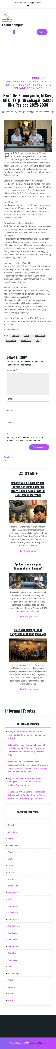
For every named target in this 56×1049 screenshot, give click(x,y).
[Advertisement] (28, 56)
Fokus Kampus (12, 25)
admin (27, 111)
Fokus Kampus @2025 (28, 1043)
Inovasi (11, 879)
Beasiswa (12, 832)
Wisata (11, 993)
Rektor (26, 335)
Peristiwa (12, 953)
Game (10, 865)
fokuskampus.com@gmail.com (28, 3)
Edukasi (11, 859)
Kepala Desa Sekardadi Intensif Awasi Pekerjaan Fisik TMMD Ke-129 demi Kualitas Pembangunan (25, 781)
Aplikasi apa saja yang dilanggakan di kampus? (28, 566)
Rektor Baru (40, 335)
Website (10, 422)
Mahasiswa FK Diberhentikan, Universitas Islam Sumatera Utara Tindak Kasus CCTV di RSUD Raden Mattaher (28, 489)
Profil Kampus (14, 973)
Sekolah (11, 980)
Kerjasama (13, 892)
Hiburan (11, 872)
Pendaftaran (14, 926)
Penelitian (12, 940)
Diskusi (11, 852)
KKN (10, 899)
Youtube (42, 32)
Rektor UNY (11, 340)
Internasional (14, 886)
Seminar (11, 987)
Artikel (11, 825)
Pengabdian (13, 946)
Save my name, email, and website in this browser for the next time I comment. (25, 439)
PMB (10, 967)
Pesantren (12, 960)
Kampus (15, 335)
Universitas (26, 340)
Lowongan (12, 906)
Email (10, 410)
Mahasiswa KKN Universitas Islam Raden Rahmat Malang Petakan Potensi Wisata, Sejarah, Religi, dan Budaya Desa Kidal (26, 795)
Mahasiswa (13, 913)
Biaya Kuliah (13, 845)
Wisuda (11, 1000)
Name (10, 399)
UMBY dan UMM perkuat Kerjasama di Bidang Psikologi (28, 632)
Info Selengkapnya (28, 551)
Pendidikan (13, 933)
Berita (25, 78)
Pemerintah (13, 919)
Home (13, 78)
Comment (12, 370)
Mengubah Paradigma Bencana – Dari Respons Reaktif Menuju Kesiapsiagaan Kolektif (26, 734)
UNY (37, 340)
